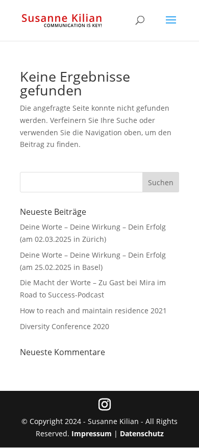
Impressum (91, 433)
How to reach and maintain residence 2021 (93, 310)
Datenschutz (142, 433)
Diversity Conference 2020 (64, 326)
